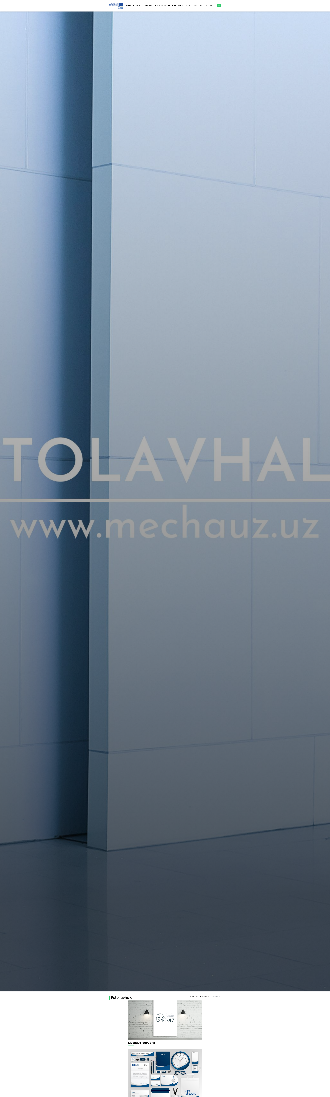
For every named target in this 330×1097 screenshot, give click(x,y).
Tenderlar (172, 5)
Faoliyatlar (148, 5)
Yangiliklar (137, 5)
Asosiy (191, 997)
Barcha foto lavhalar (203, 997)
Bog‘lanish (193, 5)
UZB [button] (210, 5)
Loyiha (128, 5)
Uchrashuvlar (160, 5)
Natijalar (203, 5)
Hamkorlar (182, 5)
